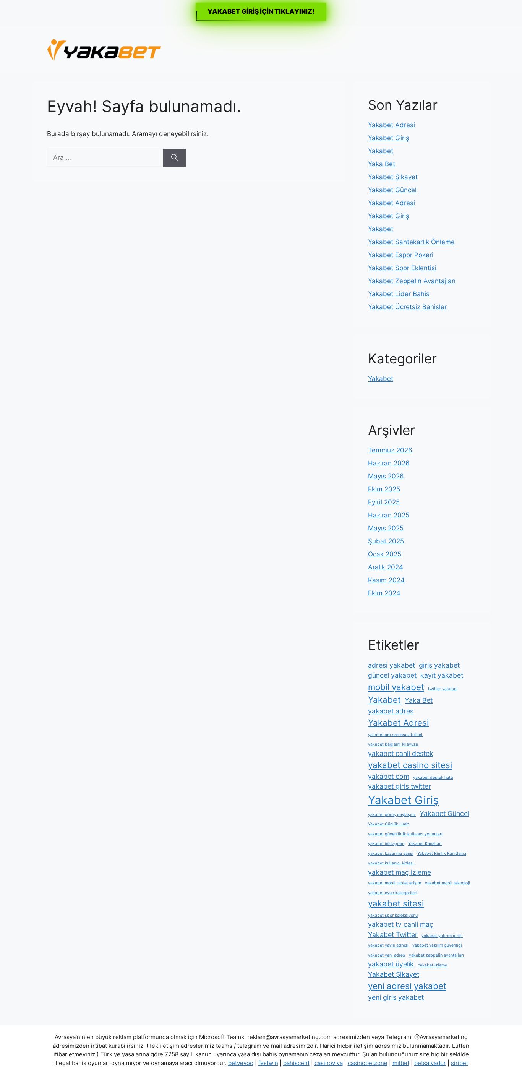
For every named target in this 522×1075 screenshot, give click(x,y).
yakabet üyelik (391, 964)
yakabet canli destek (400, 753)
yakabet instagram (386, 843)
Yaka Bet (381, 164)
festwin (268, 1063)
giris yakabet (439, 665)
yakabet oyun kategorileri (392, 892)
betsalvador (430, 1063)
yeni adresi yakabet (407, 986)
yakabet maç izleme (399, 872)
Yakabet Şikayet (393, 177)
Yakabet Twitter (393, 935)
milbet (400, 1063)
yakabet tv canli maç (400, 924)
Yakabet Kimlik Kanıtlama (441, 853)
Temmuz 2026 (390, 450)
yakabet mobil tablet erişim (394, 882)
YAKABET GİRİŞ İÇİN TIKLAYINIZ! (261, 11)
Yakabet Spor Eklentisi (402, 268)
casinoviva (328, 1063)
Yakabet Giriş (388, 138)
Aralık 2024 (385, 567)
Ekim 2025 (384, 489)
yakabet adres (390, 711)
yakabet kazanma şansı (390, 853)
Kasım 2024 (386, 580)
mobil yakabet (396, 687)
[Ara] (174, 158)
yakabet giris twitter (399, 786)
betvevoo (240, 1063)
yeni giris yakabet (396, 997)
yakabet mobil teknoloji (447, 882)
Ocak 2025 (384, 554)
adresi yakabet (391, 665)
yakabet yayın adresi (388, 945)
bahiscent (296, 1063)
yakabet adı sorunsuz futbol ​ (395, 734)
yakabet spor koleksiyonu (393, 915)
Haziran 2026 (389, 463)
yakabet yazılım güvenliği (437, 945)
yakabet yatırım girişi (442, 935)
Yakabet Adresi (391, 125)
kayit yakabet (441, 675)
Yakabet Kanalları (425, 843)
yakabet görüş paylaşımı (392, 814)
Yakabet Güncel (392, 190)
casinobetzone (367, 1063)
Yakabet (380, 151)
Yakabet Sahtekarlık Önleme (411, 242)
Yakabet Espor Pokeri (400, 255)
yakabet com (388, 776)
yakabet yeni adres (386, 955)
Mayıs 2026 (386, 476)
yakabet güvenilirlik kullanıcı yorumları (405, 834)
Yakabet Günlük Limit (388, 824)
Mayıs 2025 (386, 528)
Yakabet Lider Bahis (399, 294)
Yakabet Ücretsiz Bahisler (407, 307)
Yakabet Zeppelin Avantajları (412, 281)
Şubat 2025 (386, 541)
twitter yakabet (443, 688)
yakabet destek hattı (433, 777)
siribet (459, 1063)
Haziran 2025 (388, 515)
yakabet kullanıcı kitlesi (391, 863)
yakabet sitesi (396, 903)
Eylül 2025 (384, 502)
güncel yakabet (392, 675)
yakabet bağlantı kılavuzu (393, 744)
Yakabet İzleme (432, 965)
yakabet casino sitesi (410, 765)
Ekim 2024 (384, 593)
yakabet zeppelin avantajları (436, 955)
